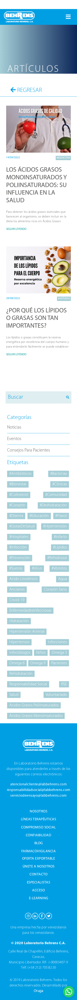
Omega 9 (38, 663)
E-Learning (38, 898)
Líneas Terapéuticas (38, 819)
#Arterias (64, 298)
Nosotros (38, 811)
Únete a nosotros (39, 866)
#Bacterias (58, 474)
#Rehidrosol (57, 558)
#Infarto (60, 537)
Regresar (29, 90)
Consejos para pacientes (28, 450)
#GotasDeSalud (22, 526)
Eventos (14, 439)
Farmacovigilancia (38, 851)
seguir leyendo (16, 229)
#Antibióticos (20, 474)
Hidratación (19, 621)
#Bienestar (63, 158)
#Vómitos (59, 568)
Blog (38, 843)
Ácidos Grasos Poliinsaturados (34, 705)
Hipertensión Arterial (26, 632)
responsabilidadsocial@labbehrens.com (38, 790)
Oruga (38, 991)
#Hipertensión (55, 526)
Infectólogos (19, 653)
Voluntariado (56, 695)
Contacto (38, 874)
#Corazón (17, 505)
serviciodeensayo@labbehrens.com (38, 796)
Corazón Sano (55, 589)
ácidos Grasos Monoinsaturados (36, 716)
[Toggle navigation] (68, 17)
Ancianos (17, 589)
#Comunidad (56, 495)
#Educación (39, 516)
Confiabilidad (38, 835)
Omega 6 (17, 663)
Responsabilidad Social (28, 684)
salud (14, 695)
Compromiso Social (38, 827)
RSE (64, 684)
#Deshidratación (53, 505)
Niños (41, 653)
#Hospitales (18, 537)
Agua (62, 579)
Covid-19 (16, 600)
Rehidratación (21, 674)
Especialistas (38, 882)
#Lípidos (60, 547)
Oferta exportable (38, 859)
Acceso (38, 890)
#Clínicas (59, 484)
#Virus (37, 568)
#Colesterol (18, 495)
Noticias (14, 427)
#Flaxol (61, 516)
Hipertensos (19, 642)
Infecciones (57, 642)
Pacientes (59, 663)
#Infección (18, 547)
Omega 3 (59, 653)
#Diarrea (16, 516)
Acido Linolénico (23, 579)
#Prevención (19, 558)
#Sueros (15, 568)
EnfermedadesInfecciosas (30, 610)
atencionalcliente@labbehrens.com (38, 784)
